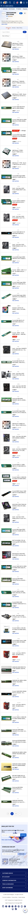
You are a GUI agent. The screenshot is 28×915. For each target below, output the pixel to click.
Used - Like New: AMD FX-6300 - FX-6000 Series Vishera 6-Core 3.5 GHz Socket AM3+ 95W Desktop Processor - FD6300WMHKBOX (19, 705)
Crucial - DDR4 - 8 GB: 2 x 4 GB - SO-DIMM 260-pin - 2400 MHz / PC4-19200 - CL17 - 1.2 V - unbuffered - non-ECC (19, 270)
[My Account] (24, 2)
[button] (14, 6)
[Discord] (13, 909)
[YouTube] (22, 906)
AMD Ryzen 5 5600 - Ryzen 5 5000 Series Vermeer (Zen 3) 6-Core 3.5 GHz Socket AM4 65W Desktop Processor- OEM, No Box (19, 94)
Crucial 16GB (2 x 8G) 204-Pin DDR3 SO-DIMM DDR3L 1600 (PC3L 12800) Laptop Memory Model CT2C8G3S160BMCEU (19, 628)
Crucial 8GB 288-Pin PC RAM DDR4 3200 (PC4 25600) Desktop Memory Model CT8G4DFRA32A (18, 321)
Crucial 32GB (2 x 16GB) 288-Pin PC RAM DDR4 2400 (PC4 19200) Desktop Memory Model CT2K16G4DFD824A (19, 465)
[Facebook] (6, 906)
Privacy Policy (15, 897)
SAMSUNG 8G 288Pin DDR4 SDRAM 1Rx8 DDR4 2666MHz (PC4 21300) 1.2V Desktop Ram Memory (19, 681)
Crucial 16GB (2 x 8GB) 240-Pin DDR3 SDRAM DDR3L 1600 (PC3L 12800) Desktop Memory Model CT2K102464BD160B (19, 717)
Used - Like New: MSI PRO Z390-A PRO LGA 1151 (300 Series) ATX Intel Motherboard (19, 386)
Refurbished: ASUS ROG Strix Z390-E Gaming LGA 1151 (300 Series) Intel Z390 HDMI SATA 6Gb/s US (19, 554)
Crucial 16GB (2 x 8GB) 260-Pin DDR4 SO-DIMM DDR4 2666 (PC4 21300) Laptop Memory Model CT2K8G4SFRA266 (19, 69)
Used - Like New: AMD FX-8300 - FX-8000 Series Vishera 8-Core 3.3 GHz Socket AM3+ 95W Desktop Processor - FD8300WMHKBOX (19, 653)
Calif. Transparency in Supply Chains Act (13, 900)
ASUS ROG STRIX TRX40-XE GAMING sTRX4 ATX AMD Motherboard (19, 505)
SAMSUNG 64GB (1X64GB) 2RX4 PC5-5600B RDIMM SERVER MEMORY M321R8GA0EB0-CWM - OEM (19, 764)
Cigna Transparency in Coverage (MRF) (13, 903)
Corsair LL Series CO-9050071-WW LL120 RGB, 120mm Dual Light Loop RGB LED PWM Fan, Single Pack (19, 308)
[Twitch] (25, 906)
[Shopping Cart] (26, 2)
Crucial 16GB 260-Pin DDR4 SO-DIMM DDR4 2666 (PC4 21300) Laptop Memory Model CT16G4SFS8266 (19, 566)
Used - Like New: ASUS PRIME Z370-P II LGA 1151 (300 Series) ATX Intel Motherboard (19, 517)
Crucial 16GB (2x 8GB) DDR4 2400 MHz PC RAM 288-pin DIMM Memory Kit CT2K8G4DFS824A (19, 592)
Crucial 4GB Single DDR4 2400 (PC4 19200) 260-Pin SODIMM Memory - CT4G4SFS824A (18, 530)
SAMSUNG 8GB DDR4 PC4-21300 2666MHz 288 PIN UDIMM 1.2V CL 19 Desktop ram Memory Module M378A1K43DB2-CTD (19, 667)
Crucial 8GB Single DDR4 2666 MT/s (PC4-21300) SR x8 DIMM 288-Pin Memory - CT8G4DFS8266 (19, 411)
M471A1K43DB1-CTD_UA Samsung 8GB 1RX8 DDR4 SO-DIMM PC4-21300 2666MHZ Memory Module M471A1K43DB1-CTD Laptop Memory (19, 541)
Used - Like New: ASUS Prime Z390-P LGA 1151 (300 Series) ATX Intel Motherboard (18, 217)
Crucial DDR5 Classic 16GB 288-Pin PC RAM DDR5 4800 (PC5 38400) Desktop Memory (19, 491)
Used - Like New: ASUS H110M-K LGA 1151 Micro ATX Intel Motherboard (19, 616)
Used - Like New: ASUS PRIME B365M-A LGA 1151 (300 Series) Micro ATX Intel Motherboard (19, 245)
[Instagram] (12, 906)
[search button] (25, 32)
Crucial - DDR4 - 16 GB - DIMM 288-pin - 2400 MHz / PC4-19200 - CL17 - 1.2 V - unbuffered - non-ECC (19, 333)
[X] (9, 906)
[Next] (19, 813)
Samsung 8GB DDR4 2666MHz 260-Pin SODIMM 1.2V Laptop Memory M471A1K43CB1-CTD (19, 399)
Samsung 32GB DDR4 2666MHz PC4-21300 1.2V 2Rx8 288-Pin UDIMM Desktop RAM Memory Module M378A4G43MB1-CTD (19, 730)
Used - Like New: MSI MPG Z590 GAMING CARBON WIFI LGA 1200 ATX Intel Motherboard (19, 437)
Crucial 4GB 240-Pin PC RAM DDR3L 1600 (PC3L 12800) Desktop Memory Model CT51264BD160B (18, 361)
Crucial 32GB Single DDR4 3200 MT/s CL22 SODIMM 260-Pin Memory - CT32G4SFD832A (19, 135)
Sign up (23, 835)
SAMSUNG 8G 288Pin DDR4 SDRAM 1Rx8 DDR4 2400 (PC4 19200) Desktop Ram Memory (19, 753)
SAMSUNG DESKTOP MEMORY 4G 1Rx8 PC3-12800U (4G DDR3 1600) (18, 801)
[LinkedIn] (15, 906)
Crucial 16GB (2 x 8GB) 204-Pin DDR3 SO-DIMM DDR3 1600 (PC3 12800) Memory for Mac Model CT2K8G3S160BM (19, 477)
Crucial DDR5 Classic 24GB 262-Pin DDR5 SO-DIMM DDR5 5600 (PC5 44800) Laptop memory (19, 641)
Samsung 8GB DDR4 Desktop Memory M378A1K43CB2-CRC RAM (19, 788)
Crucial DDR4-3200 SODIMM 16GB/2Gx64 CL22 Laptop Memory (19, 602)
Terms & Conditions (6, 897)
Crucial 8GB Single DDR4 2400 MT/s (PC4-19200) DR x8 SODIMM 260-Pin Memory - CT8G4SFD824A (19, 257)
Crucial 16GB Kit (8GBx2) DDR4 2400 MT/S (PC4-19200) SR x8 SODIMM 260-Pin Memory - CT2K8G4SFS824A (19, 201)
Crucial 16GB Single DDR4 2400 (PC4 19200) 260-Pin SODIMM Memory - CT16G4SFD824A (19, 283)
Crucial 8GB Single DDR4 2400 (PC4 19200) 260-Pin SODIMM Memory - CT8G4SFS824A (18, 176)
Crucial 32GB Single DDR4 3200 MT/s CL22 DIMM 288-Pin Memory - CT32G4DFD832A (19, 296)
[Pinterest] (18, 906)
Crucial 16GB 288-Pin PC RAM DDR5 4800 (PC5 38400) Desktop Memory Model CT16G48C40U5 (18, 232)
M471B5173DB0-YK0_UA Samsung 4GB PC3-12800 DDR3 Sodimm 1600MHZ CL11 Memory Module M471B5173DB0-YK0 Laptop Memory (18, 776)
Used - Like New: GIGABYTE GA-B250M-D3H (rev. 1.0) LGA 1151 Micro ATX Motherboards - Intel (19, 349)
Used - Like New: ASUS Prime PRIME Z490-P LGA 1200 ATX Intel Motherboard (18, 189)
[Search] (10, 2)
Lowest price (16, 130)
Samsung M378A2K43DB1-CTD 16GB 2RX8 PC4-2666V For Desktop (19, 741)
